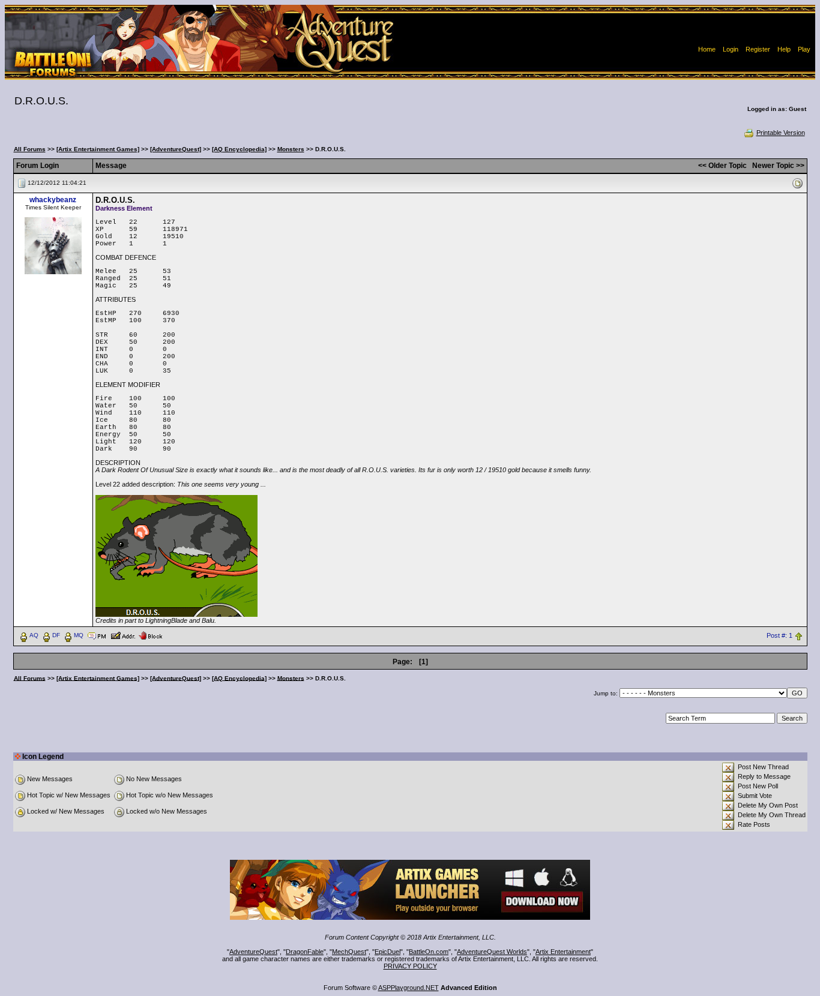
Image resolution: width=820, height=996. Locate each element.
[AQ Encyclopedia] (239, 149)
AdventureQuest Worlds (492, 951)
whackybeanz (52, 200)
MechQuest (349, 951)
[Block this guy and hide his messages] (150, 634)
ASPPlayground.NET (408, 987)
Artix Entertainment (563, 951)
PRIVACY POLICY (410, 966)
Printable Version (780, 132)
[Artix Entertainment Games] (97, 149)
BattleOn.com (428, 951)
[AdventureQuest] (175, 149)
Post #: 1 (779, 635)
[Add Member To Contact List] (122, 634)
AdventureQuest (253, 951)
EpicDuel (387, 951)
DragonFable (305, 951)
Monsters (290, 149)
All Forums (30, 149)
